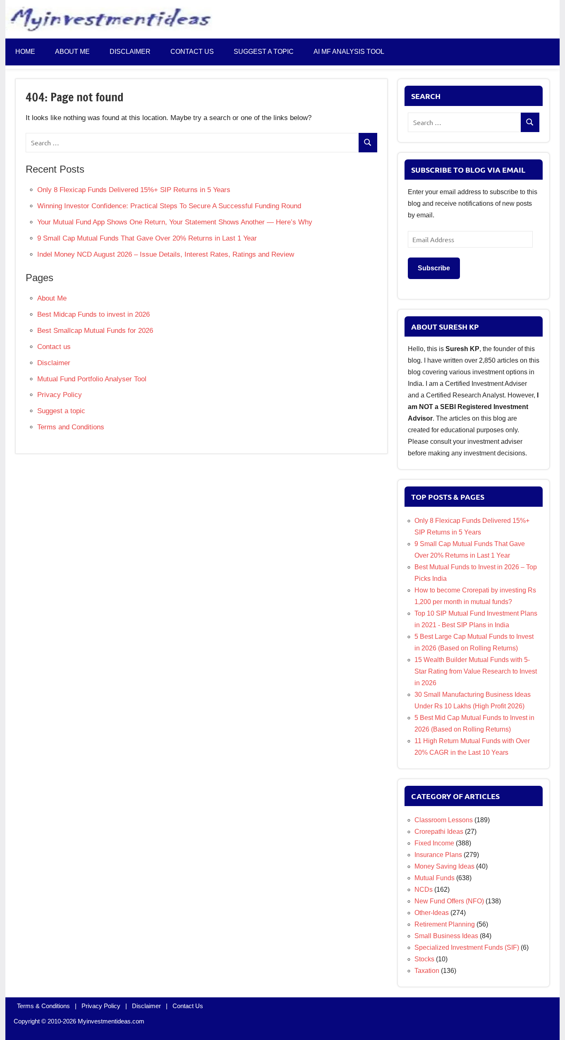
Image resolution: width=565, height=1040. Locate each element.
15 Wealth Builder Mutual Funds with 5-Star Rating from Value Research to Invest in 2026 (475, 671)
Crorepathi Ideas (438, 831)
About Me (72, 51)
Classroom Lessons (443, 819)
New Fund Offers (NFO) (449, 901)
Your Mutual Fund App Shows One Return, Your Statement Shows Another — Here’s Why (174, 222)
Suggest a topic (264, 51)
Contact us (192, 51)
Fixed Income (434, 843)
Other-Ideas (431, 912)
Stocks (424, 959)
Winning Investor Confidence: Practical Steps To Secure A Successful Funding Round (169, 206)
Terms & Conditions (43, 1005)
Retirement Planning (444, 924)
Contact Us (187, 1005)
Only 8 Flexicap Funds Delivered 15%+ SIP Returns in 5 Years (133, 190)
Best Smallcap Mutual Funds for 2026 (95, 331)
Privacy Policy (59, 395)
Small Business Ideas (446, 935)
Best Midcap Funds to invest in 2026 (93, 314)
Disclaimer (130, 51)
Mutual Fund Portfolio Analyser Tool (91, 379)
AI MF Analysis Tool (349, 51)
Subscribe (434, 268)
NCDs (423, 889)
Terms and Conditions (70, 427)
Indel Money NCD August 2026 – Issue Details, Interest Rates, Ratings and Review (165, 254)
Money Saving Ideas (444, 866)
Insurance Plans (438, 854)
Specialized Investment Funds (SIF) (466, 947)
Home (25, 51)
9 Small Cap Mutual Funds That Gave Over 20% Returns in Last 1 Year (147, 238)
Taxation (426, 970)
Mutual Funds (434, 877)
